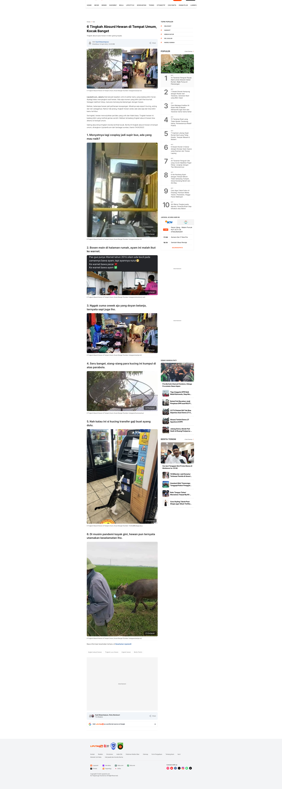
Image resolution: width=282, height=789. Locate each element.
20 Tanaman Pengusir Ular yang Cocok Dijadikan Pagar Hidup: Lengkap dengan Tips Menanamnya (181, 164)
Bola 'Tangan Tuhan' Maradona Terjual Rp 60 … (180, 493)
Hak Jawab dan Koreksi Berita (114, 757)
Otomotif (161, 5)
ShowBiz (113, 5)
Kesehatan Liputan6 (123, 644)
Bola (121, 5)
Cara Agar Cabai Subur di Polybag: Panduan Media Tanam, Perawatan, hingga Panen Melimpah (180, 193)
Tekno (151, 5)
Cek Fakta (172, 5)
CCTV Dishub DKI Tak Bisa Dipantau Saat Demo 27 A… (181, 411)
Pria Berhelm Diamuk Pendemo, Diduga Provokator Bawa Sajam (177, 385)
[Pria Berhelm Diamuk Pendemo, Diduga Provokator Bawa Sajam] (177, 372)
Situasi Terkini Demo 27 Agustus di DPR (179, 421)
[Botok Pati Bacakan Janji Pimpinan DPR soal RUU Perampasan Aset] (165, 402)
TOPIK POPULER (167, 22)
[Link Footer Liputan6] (99, 746)
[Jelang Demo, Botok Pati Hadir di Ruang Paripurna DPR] (165, 430)
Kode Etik (119, 754)
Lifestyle (130, 5)
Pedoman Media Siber (132, 754)
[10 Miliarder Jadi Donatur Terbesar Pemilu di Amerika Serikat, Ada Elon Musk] (165, 475)
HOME (89, 5)
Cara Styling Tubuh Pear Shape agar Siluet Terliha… (181, 503)
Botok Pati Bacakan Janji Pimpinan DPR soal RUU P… (181, 402)
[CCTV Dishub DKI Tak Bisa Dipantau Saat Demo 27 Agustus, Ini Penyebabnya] (165, 411)
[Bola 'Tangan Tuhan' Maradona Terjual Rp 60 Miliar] (165, 493)
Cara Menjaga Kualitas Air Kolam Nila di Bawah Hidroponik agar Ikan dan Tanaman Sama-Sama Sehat (181, 108)
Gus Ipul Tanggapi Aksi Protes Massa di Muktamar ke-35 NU (177, 467)
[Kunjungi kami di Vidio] (168, 768)
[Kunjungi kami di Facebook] (175, 768)
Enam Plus (183, 5)
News (96, 5)
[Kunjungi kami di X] (179, 768)
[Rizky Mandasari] (92, 716)
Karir (179, 754)
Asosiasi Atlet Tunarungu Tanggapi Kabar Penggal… (180, 484)
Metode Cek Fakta (95, 757)
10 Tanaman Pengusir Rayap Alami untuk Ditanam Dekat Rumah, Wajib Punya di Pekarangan (181, 81)
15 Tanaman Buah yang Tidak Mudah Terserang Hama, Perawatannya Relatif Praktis (181, 122)
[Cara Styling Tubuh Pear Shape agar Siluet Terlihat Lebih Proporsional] (165, 502)
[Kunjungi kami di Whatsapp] (186, 768)
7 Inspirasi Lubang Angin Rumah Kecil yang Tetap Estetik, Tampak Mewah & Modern (180, 136)
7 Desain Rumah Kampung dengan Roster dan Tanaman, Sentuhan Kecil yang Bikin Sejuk (180, 95)
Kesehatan (141, 5)
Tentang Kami (170, 754)
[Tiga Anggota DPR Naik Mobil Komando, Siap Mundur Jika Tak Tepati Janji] (165, 393)
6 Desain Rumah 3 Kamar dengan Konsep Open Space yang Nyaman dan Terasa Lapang (181, 150)
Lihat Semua (188, 51)
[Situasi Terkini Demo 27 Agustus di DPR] (165, 420)
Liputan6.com (105, 774)
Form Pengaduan (157, 754)
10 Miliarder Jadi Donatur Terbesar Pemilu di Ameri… (181, 475)
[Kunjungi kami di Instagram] (183, 768)
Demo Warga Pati (169, 360)
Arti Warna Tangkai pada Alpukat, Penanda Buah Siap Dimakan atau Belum (181, 206)
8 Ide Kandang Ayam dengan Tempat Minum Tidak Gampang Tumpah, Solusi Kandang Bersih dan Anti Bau (180, 179)
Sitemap (145, 754)
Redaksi (100, 754)
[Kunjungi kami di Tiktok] (190, 768)
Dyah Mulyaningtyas (102, 42)
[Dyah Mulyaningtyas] (90, 43)
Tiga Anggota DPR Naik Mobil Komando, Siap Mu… (180, 393)
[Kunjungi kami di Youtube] (171, 768)
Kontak (92, 754)
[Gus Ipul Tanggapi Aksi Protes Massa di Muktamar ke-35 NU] (177, 453)
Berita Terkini (168, 439)
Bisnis (104, 5)
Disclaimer (109, 754)
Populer (165, 51)
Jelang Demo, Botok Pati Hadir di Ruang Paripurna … (181, 430)
